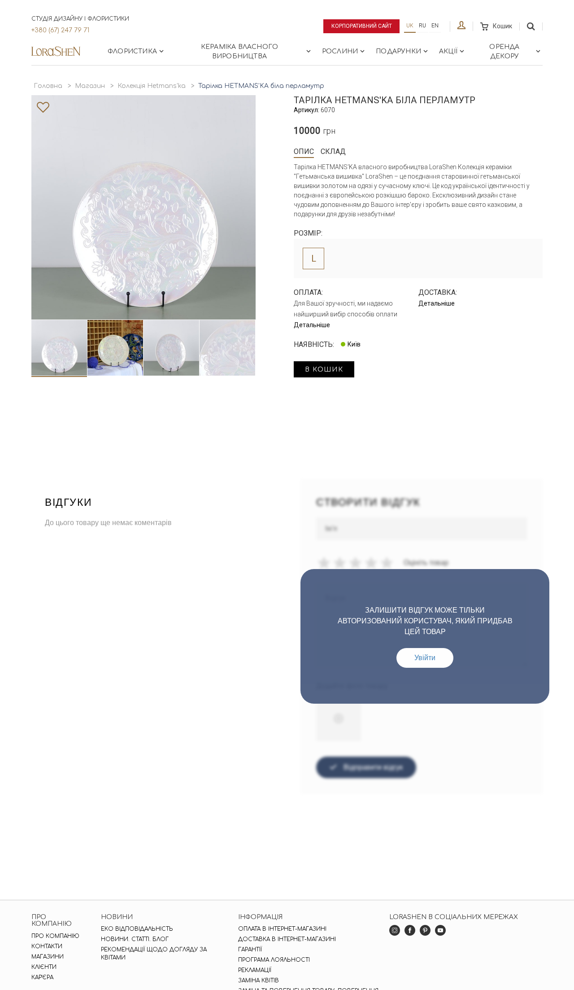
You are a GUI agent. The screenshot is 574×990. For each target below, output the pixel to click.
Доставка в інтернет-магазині (287, 939)
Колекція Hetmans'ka (151, 86)
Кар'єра (42, 977)
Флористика (132, 51)
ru (422, 25)
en (435, 25)
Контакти (46, 946)
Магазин (90, 86)
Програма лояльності (274, 960)
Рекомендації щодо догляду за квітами (154, 953)
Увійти (424, 657)
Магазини (47, 957)
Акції (448, 51)
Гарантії (250, 949)
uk (409, 25)
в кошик (324, 369)
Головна (48, 86)
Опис (304, 151)
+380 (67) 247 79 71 (60, 30)
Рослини (340, 51)
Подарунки (398, 51)
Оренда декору (504, 52)
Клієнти (44, 967)
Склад (333, 151)
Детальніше (312, 325)
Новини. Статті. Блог (135, 939)
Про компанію (55, 936)
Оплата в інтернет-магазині (282, 929)
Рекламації (254, 970)
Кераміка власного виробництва (239, 52)
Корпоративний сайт (361, 26)
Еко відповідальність (137, 929)
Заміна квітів (258, 980)
